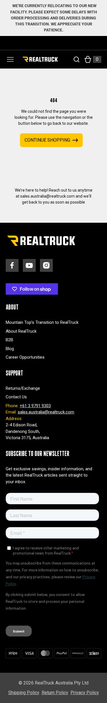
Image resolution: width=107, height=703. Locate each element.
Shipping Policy (23, 692)
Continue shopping (47, 140)
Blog (10, 348)
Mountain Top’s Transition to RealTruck (42, 322)
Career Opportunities (25, 357)
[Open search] (76, 59)
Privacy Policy (84, 692)
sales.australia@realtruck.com (46, 412)
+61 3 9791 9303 (35, 405)
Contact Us (16, 396)
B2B (9, 339)
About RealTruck (21, 331)
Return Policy (55, 692)
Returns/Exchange (23, 388)
